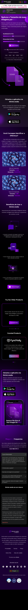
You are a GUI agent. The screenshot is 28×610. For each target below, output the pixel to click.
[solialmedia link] (3, 566)
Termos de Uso (10, 59)
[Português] (21, 2)
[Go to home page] (6, 2)
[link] (9, 389)
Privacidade (8, 548)
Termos (15, 548)
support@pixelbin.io (14, 448)
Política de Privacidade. (18, 59)
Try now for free (12, 322)
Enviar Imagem (15, 286)
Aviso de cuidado (18, 553)
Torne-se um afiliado (14, 557)
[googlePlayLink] (14, 114)
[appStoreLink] (14, 122)
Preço (21, 548)
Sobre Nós (8, 553)
